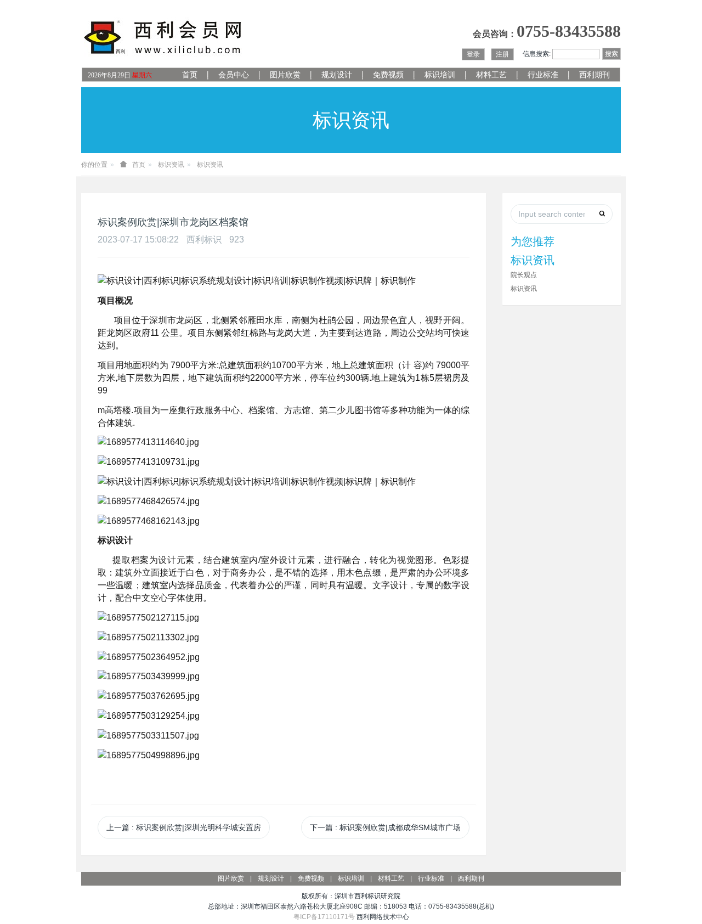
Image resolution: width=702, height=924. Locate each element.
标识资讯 (171, 164)
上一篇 (183, 827)
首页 (189, 75)
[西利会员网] (163, 38)
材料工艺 (491, 75)
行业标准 (543, 75)
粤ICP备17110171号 (324, 917)
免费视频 (388, 75)
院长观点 (524, 275)
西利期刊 (594, 75)
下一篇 (385, 827)
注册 (502, 54)
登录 (473, 54)
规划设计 (336, 75)
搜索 (611, 54)
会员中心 (233, 75)
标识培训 (439, 75)
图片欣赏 (285, 75)
